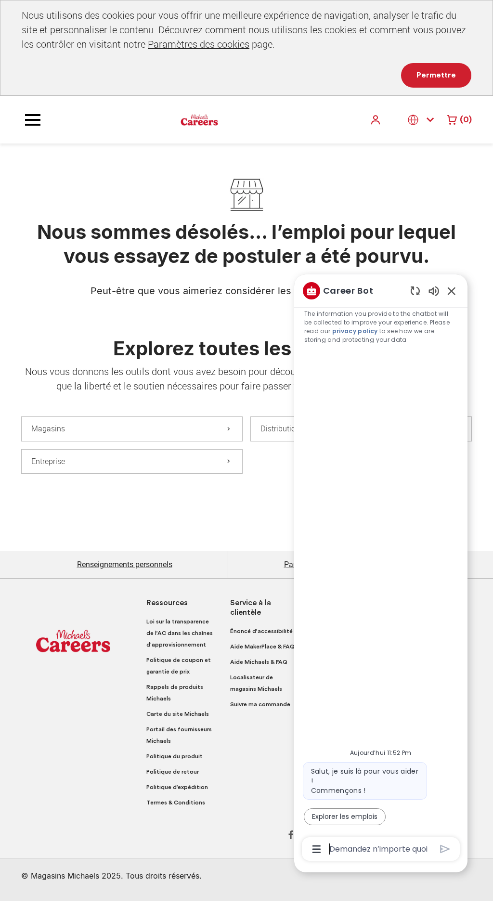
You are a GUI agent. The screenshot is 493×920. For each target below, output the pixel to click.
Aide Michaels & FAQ (258, 662)
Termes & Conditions (175, 802)
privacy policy (355, 331)
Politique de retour (172, 772)
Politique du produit (174, 756)
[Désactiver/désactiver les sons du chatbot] (434, 291)
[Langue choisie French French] (423, 119)
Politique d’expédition (177, 787)
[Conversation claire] (415, 290)
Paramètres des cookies (198, 44)
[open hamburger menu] (32, 119)
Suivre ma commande (260, 704)
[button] (376, 119)
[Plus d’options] (317, 849)
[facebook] (290, 834)
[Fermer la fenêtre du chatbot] (451, 291)
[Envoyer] (445, 849)
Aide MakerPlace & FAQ (262, 646)
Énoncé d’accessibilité (261, 631)
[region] (380, 569)
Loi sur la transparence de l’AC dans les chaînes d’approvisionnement (179, 633)
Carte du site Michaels (177, 714)
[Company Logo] (199, 119)
